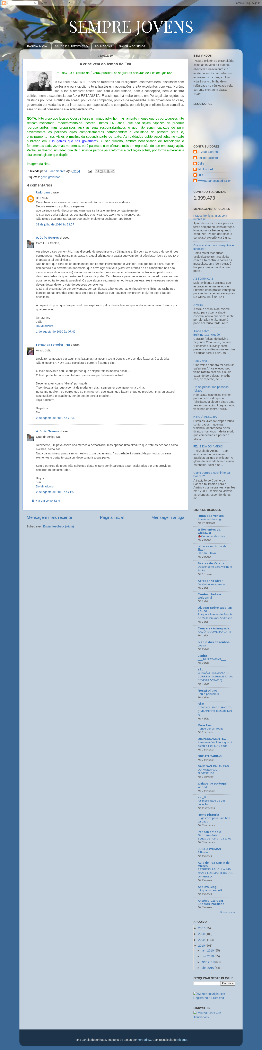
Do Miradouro (45, 326)
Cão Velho (200, 361)
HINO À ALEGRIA (205, 416)
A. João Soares (47, 237)
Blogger (182, 1039)
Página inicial (112, 517)
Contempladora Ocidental (209, 596)
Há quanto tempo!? (210, 890)
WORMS (203, 786)
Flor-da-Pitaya (207, 553)
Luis (200, 175)
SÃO (201, 704)
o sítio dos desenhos (214, 642)
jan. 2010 (208, 950)
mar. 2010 (208, 962)
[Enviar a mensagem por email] (97, 171)
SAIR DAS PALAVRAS (213, 766)
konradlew (144, 1039)
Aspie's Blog (207, 887)
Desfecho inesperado (211, 584)
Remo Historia (208, 814)
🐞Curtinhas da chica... (212, 536)
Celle (201, 163)
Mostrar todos (227, 912)
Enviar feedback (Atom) (58, 526)
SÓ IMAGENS (103, 46)
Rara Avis (205, 725)
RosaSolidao (207, 690)
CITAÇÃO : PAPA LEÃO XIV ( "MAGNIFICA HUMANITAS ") (215, 711)
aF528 (202, 645)
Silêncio (203, 852)
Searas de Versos (211, 563)
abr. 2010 (208, 967)
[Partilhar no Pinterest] (113, 171)
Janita (202, 655)
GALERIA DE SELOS (132, 46)
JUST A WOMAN (209, 849)
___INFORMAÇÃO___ (212, 659)
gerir (43, 177)
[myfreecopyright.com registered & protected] (214, 998)
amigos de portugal (212, 783)
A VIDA (198, 305)
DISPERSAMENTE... (212, 738)
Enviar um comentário (46, 500)
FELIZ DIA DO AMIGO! (208, 446)
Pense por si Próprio (211, 728)
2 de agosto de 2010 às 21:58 (55, 492)
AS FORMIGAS (203, 278)
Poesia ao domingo (210, 519)
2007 (202, 928)
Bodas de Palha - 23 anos (214, 838)
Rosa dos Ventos (211, 515)
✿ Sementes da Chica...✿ (209, 531)
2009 (202, 939)
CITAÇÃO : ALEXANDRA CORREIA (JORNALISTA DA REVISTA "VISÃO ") (215, 676)
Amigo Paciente (208, 157)
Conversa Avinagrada (213, 628)
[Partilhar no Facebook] (109, 171)
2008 (202, 934)
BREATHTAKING (210, 756)
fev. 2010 (208, 956)
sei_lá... (203, 797)
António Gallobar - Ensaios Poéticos (211, 902)
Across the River (210, 580)
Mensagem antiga (167, 517)
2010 (202, 945)
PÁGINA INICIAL (37, 46)
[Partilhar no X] (105, 171)
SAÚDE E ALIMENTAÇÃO (71, 46)
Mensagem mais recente (49, 517)
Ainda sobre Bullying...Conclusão (206, 332)
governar (54, 177)
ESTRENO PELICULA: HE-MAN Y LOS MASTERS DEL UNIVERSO (215, 873)
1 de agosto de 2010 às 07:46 (55, 331)
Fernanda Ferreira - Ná (53, 344)
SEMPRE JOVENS (131, 26)
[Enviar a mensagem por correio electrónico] (90, 171)
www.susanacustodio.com (214, 180)
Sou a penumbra (208, 693)
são (200, 669)
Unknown (43, 192)
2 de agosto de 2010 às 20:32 (55, 418)
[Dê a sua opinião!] (101, 171)
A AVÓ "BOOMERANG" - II (214, 631)
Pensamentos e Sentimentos (209, 833)
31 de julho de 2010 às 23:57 (55, 224)
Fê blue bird (205, 169)
